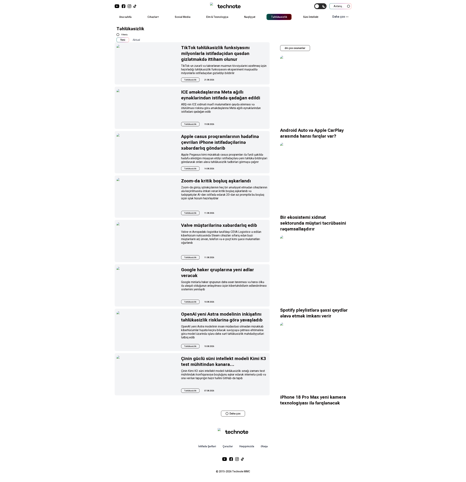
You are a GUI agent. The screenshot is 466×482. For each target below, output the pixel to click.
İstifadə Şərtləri (207, 446)
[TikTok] (134, 6)
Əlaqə (264, 446)
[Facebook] (123, 6)
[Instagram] (129, 6)
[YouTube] (117, 6)
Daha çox (338, 16)
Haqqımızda (246, 446)
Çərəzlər (228, 446)
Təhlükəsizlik (279, 16)
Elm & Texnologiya (217, 16)
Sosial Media (182, 16)
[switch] (320, 6)
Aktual (136, 39)
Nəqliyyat (249, 16)
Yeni (122, 39)
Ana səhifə (125, 16)
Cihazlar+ (153, 16)
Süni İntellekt (310, 16)
